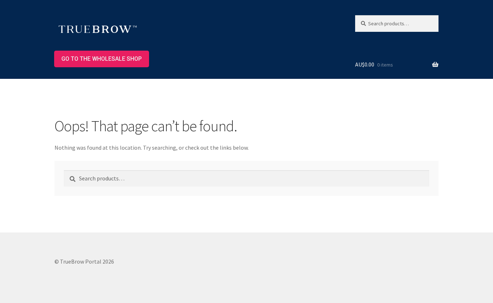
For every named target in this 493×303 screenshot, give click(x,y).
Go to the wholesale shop (101, 58)
